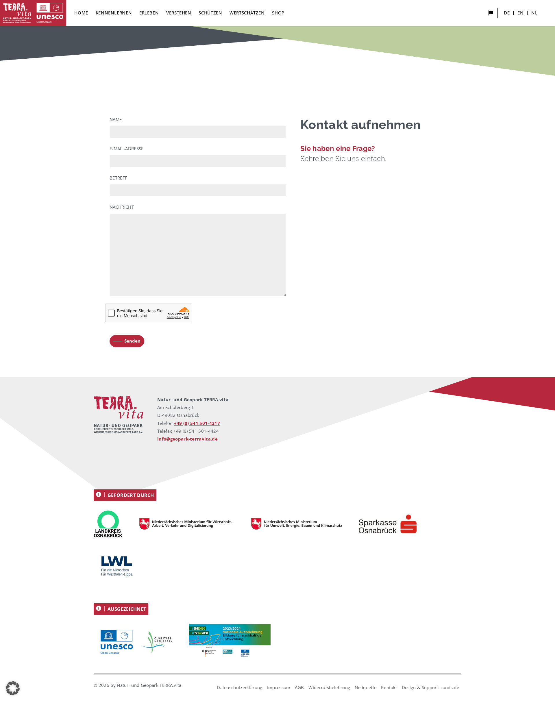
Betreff (118, 178)
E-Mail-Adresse (126, 148)
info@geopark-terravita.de (187, 439)
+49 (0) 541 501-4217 (197, 423)
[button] (12, 688)
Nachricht (122, 207)
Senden (132, 341)
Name (116, 119)
